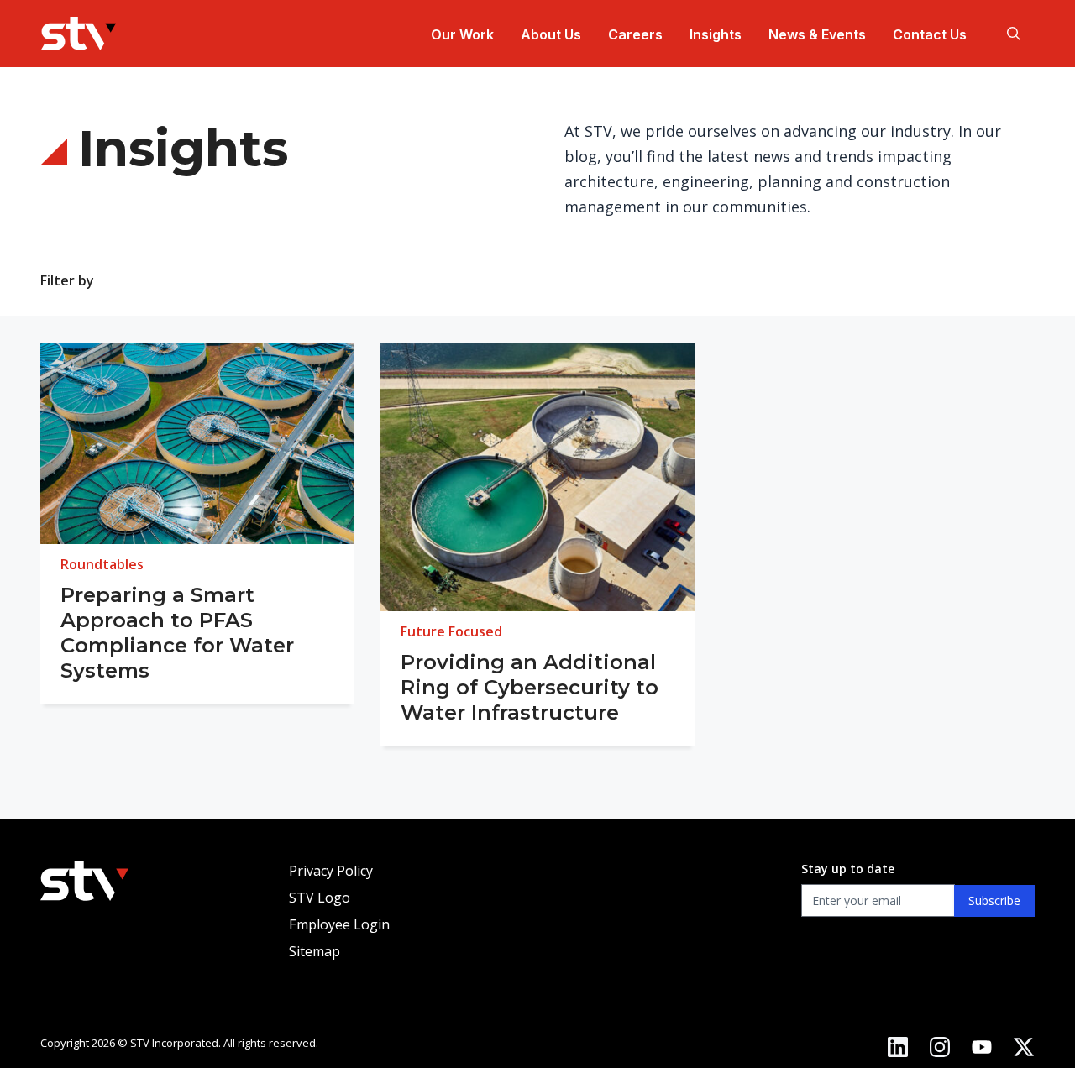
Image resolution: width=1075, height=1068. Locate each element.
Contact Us (930, 34)
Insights (716, 34)
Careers (635, 34)
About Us (551, 34)
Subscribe (994, 900)
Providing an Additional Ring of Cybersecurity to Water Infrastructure (529, 687)
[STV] (78, 33)
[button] (1014, 33)
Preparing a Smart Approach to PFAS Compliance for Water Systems (177, 633)
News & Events (817, 34)
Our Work (462, 34)
